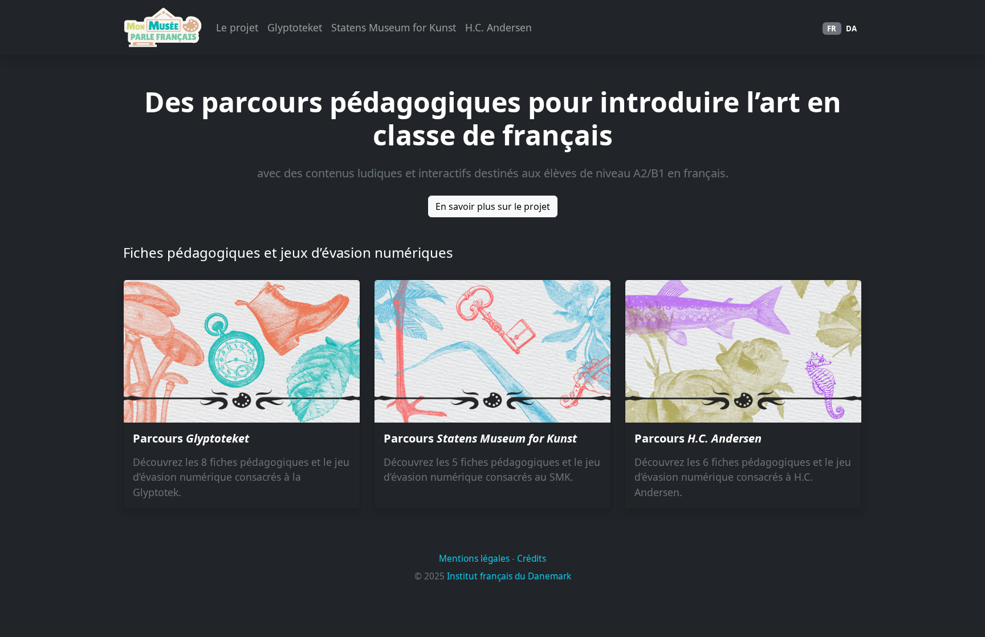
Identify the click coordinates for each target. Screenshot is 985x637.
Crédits (531, 559)
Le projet (237, 27)
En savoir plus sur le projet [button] (492, 206)
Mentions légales (474, 559)
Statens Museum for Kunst (393, 27)
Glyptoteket (294, 27)
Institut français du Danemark (509, 576)
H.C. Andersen (498, 27)
